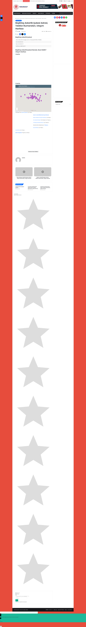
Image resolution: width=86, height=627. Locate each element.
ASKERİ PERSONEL (17, 13)
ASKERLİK (34, 13)
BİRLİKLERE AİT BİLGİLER (26, 13)
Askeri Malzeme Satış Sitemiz (53, 3)
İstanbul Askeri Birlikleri (33, 151)
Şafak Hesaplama (18, 132)
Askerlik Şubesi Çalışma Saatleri (19, 187)
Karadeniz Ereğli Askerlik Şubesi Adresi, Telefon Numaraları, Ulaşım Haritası (33, 187)
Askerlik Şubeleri (22, 18)
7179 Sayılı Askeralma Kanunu (38, 122)
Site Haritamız (70, 609)
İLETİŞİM (53, 13)
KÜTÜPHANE (48, 13)
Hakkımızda (55, 609)
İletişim (66, 609)
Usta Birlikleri (17, 130)
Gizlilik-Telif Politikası (61, 609)
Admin (18, 31)
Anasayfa (17, 18)
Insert (1, 626)
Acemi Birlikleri (35, 127)
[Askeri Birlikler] (20, 7)
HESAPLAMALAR (41, 13)
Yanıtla (1, 621)
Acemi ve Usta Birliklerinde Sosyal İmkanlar (41, 114)
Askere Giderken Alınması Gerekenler (39, 117)
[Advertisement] (23, 121)
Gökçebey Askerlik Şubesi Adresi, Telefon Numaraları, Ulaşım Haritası (45, 187)
